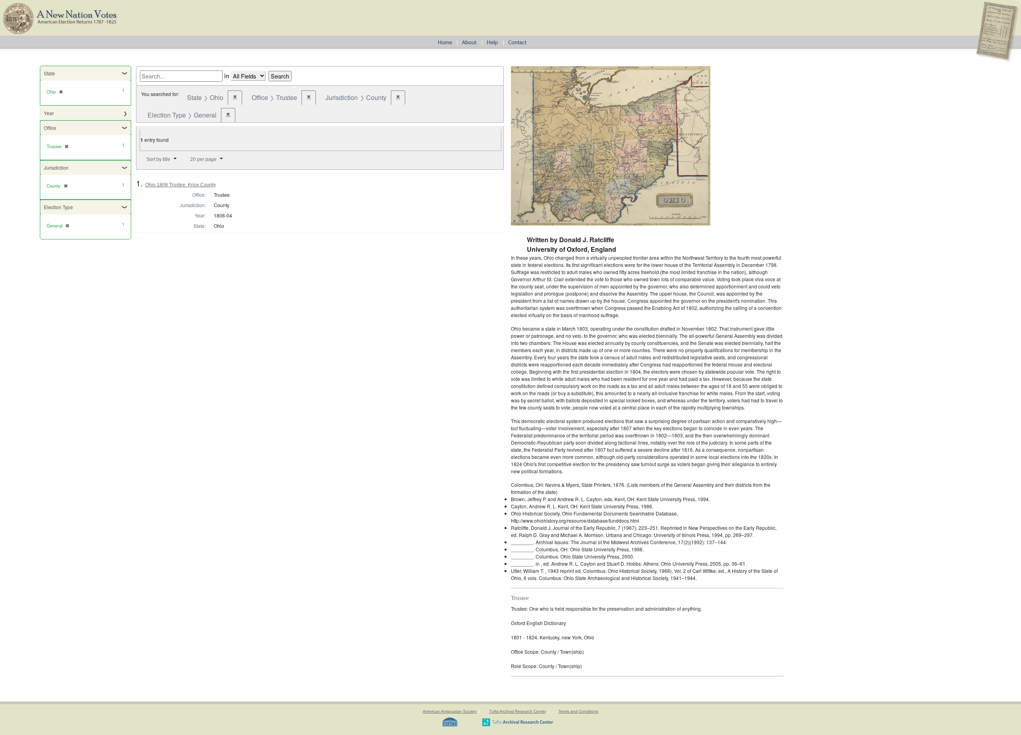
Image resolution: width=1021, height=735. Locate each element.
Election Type (58, 207)
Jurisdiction (56, 167)
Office (50, 127)
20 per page (203, 159)
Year (49, 113)
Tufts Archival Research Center (517, 711)
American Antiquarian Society (450, 711)
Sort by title (158, 159)
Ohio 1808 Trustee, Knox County (180, 185)
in (226, 76)
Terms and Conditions (578, 711)
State (49, 73)
